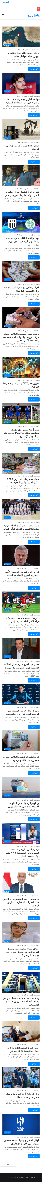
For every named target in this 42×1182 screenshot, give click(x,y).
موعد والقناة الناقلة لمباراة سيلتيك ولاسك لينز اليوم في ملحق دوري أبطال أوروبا (23, 241)
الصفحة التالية (10, 1165)
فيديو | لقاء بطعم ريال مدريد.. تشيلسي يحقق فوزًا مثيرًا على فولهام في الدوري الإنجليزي (22, 433)
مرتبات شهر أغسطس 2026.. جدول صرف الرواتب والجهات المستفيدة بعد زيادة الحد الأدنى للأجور (21, 337)
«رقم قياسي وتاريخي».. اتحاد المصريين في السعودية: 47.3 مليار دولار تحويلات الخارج (23, 852)
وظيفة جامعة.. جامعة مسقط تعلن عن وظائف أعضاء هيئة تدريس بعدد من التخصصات (21, 1001)
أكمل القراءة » (33, 69)
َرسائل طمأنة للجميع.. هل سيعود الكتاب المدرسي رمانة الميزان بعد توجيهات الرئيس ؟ (23, 952)
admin (36, 50)
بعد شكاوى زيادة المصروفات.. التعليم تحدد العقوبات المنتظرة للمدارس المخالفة (21, 902)
